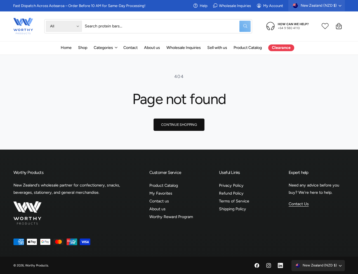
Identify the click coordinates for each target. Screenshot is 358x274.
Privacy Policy (231, 185)
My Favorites (160, 193)
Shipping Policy (232, 208)
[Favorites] (325, 26)
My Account (273, 5)
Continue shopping (179, 124)
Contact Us (299, 203)
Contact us (159, 201)
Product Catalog (163, 185)
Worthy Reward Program (171, 216)
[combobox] (167, 26)
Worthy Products (36, 265)
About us (157, 208)
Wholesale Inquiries (235, 5)
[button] (105, 47)
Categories (103, 47)
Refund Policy (231, 193)
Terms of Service (234, 201)
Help (204, 5)
